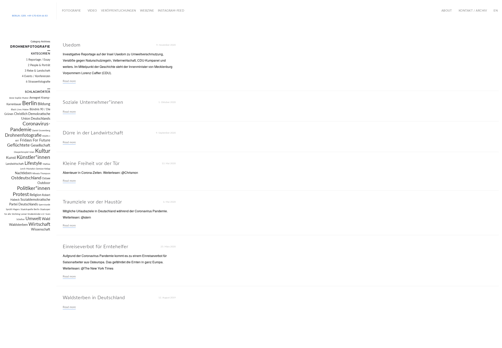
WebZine (147, 10)
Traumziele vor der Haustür (92, 202)
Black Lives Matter (20, 109)
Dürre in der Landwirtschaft (93, 133)
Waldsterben (18, 224)
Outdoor (43, 183)
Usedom (71, 45)
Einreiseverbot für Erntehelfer (95, 246)
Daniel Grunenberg (41, 130)
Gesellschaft (40, 145)
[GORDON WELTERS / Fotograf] (29, 9)
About (446, 10)
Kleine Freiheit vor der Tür (91, 163)
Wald (46, 219)
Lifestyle (33, 163)
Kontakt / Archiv (473, 10)
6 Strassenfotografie (38, 81)
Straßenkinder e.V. (36, 214)
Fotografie (71, 10)
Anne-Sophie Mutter (19, 98)
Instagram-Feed (171, 10)
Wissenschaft (40, 229)
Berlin (29, 103)
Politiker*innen (33, 188)
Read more (69, 81)
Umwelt (33, 219)
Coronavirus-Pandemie (30, 126)
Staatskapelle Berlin (30, 209)
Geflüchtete (18, 145)
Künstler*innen (33, 157)
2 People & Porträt (39, 65)
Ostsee (46, 178)
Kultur (42, 151)
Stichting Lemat (19, 214)
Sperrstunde (44, 205)
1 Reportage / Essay (38, 59)
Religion (35, 195)
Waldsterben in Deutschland (94, 297)
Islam (31, 152)
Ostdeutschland (26, 178)
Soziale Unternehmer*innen (93, 102)
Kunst (11, 158)
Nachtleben (23, 173)
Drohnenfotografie (23, 135)
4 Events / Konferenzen (36, 76)
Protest (21, 194)
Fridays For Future (35, 140)
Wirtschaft (39, 224)
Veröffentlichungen (118, 10)
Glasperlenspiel (21, 152)
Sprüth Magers (13, 209)
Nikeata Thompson (41, 173)
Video (92, 10)
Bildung (44, 104)
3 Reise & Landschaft (37, 70)
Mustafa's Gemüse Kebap (38, 169)
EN (496, 10)
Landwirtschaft (15, 164)
